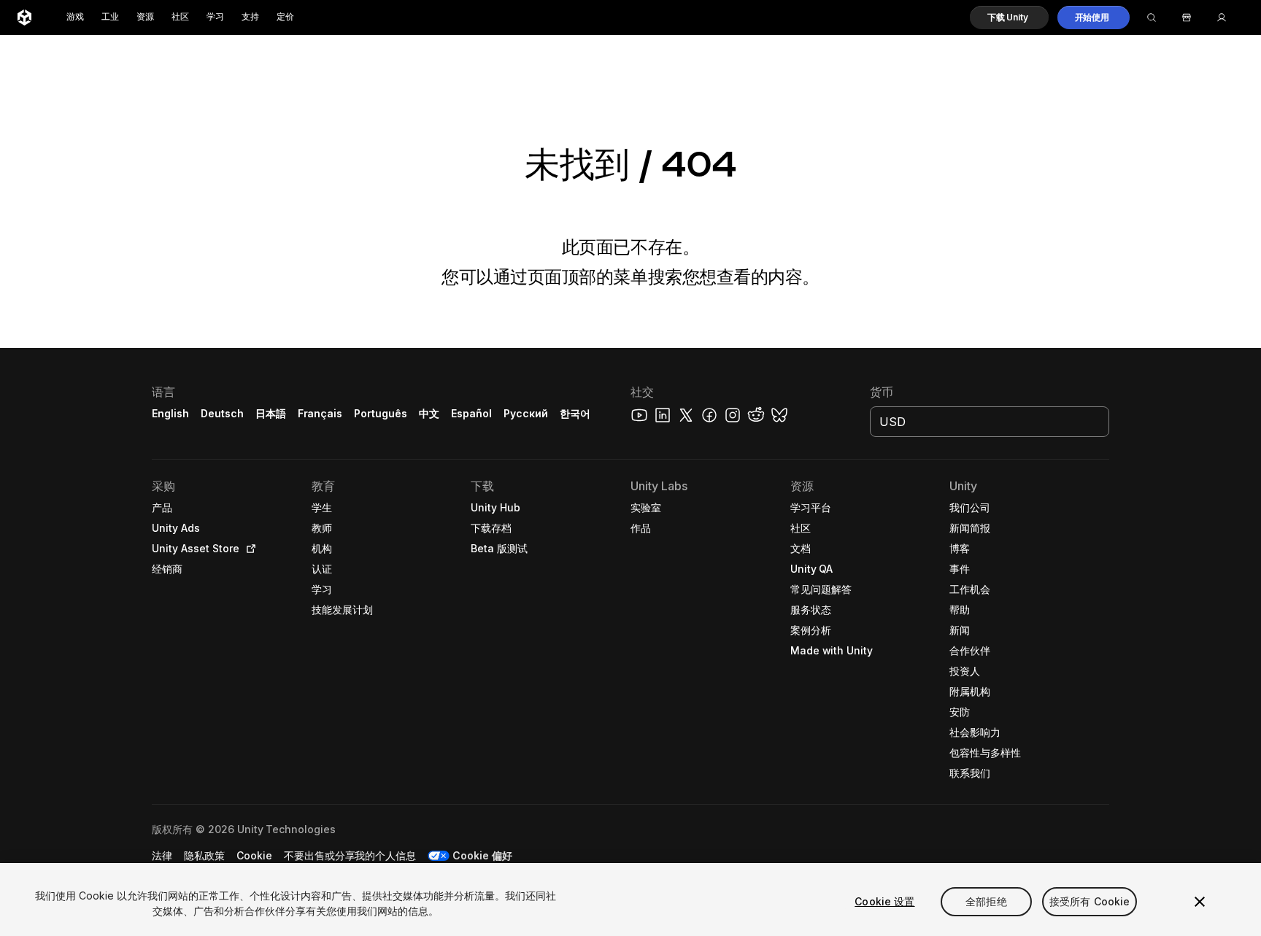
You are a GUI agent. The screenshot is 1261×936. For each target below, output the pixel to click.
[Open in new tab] (248, 548)
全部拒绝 (986, 901)
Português (380, 413)
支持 (250, 17)
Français (320, 413)
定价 (285, 17)
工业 (110, 17)
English (170, 413)
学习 (215, 17)
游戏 (75, 17)
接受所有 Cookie (1089, 901)
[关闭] (1199, 902)
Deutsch (222, 413)
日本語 (270, 413)
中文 (429, 413)
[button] (1009, 17)
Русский (526, 413)
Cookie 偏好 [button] (482, 855)
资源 (145, 17)
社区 (180, 17)
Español (471, 413)
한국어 (575, 413)
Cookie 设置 (884, 901)
